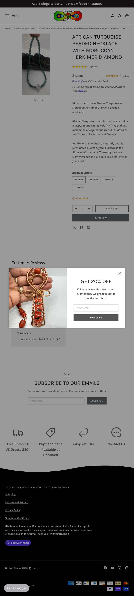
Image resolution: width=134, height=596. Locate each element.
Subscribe (96, 317)
